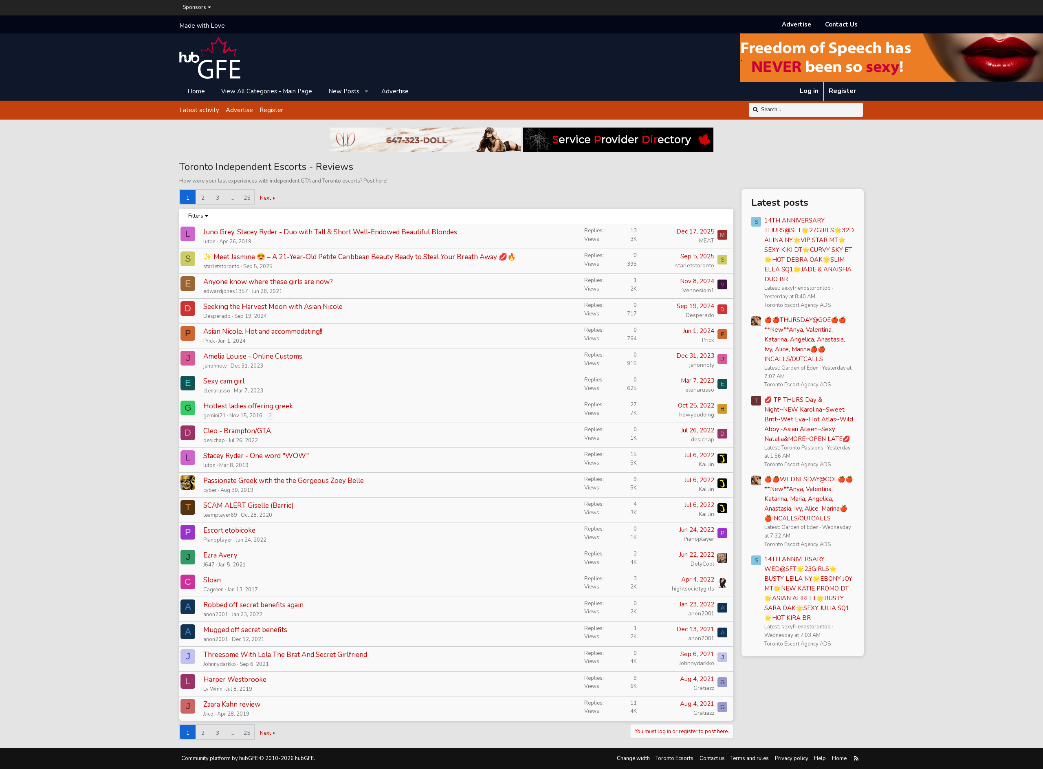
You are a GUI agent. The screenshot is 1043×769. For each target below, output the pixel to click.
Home (196, 91)
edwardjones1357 (225, 291)
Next (265, 198)
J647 (209, 564)
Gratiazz (703, 688)
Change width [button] (633, 758)
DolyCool (702, 564)
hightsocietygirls (693, 589)
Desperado (217, 316)
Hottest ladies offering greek (248, 406)
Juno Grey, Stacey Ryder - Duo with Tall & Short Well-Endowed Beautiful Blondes (330, 232)
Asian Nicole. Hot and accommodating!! (262, 331)
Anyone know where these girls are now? (268, 281)
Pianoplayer (217, 540)
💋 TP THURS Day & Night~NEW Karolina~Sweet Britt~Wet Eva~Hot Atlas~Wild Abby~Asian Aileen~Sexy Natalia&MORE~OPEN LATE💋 (808, 419)
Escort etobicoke (229, 530)
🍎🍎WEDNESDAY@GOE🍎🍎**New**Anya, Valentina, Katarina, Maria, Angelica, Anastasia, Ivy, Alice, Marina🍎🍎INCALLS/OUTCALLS (808, 499)
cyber (210, 490)
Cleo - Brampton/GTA (237, 431)
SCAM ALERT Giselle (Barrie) (248, 505)
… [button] (232, 198)
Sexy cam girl (223, 381)
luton (209, 241)
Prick (209, 341)
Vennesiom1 (698, 290)
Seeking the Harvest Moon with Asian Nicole (273, 306)
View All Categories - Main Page (266, 91)
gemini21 (214, 415)
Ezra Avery (220, 555)
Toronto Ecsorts (674, 758)
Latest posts (779, 202)
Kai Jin (706, 464)
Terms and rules (750, 758)
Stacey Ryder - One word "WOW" (256, 456)
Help (820, 758)
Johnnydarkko (219, 664)
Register (271, 110)
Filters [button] (195, 216)
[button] (367, 91)
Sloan (212, 580)
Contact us (712, 758)
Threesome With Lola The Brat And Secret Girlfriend (285, 654)
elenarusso (216, 390)
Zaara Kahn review (231, 704)
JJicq (208, 714)
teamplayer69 (220, 515)
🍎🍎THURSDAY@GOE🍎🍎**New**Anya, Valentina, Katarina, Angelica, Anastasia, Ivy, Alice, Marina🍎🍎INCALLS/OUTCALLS (805, 339)
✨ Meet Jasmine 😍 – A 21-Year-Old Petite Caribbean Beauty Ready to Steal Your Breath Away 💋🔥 (359, 257)
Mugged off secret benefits (245, 630)
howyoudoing (696, 415)
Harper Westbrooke (234, 679)
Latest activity (199, 110)
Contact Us (841, 24)
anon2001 (215, 614)
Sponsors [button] (194, 7)
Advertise (796, 24)
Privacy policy (791, 758)
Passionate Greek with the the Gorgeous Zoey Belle (283, 480)
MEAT (706, 241)
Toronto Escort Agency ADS (797, 305)
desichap (214, 440)
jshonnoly (215, 366)
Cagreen (213, 589)
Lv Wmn (212, 689)
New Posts (343, 91)
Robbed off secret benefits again (253, 605)
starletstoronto (221, 266)
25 (247, 198)
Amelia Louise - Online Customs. (253, 356)
